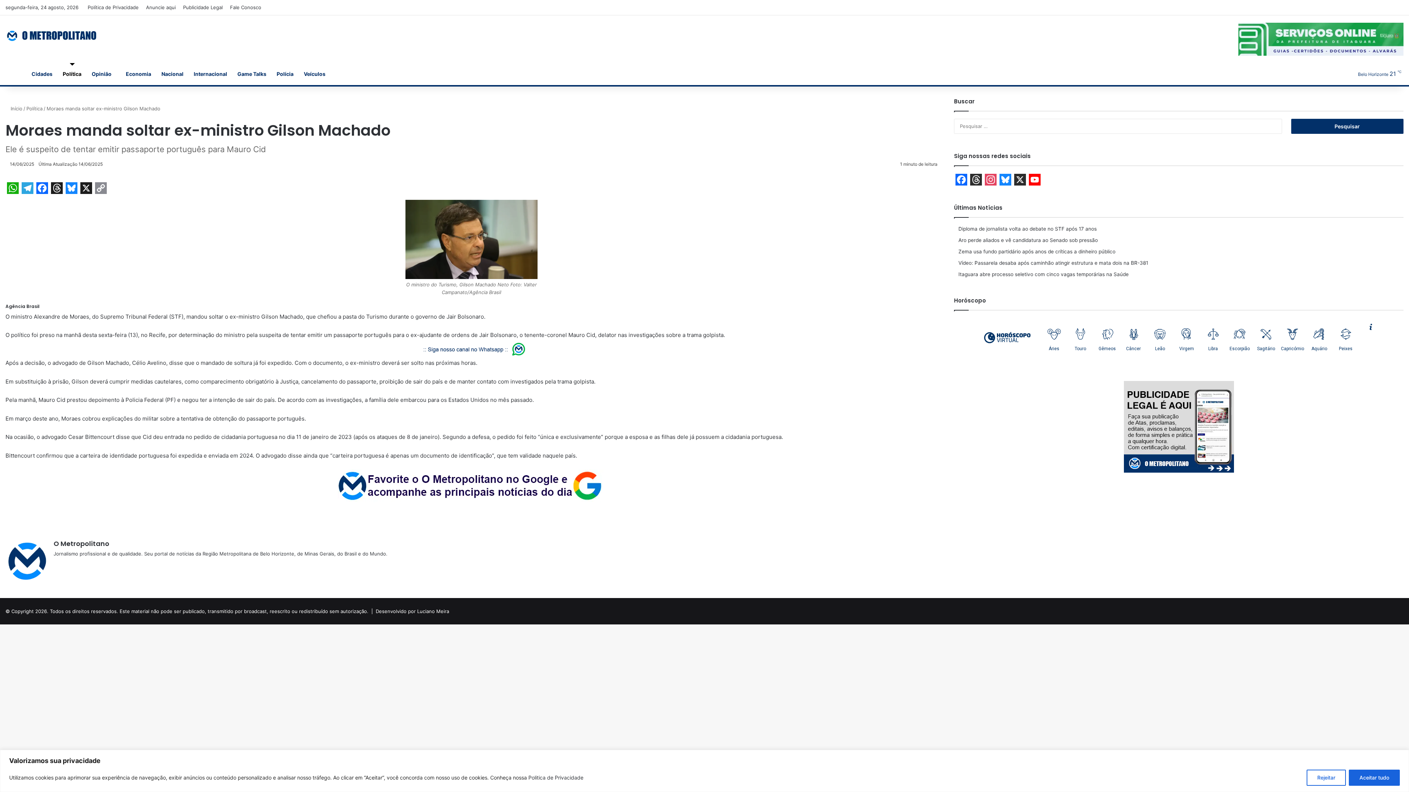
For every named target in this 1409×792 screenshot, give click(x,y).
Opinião (102, 74)
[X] (75, 565)
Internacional (210, 74)
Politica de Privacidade (555, 777)
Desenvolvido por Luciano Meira (412, 611)
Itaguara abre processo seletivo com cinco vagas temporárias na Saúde (1043, 274)
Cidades (42, 74)
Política (72, 74)
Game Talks (251, 74)
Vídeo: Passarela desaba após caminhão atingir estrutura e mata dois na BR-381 (1053, 263)
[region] (704, 771)
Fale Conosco (245, 7)
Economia (138, 74)
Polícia (285, 74)
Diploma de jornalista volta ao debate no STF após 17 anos (1027, 229)
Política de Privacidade (113, 7)
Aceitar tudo (1374, 777)
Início (15, 108)
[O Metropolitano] (52, 35)
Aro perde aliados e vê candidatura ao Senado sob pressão (1028, 240)
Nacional (172, 74)
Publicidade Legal (203, 7)
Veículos (314, 74)
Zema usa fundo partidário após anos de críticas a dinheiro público (1036, 251)
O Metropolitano (81, 543)
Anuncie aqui (161, 7)
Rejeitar (1326, 777)
